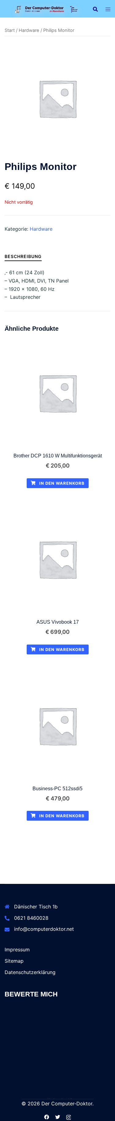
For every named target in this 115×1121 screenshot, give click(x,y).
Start (10, 30)
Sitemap (14, 961)
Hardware (29, 30)
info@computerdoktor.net (44, 929)
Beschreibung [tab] (23, 256)
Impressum (17, 949)
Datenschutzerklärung (30, 972)
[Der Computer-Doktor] (44, 9)
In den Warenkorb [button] (61, 483)
